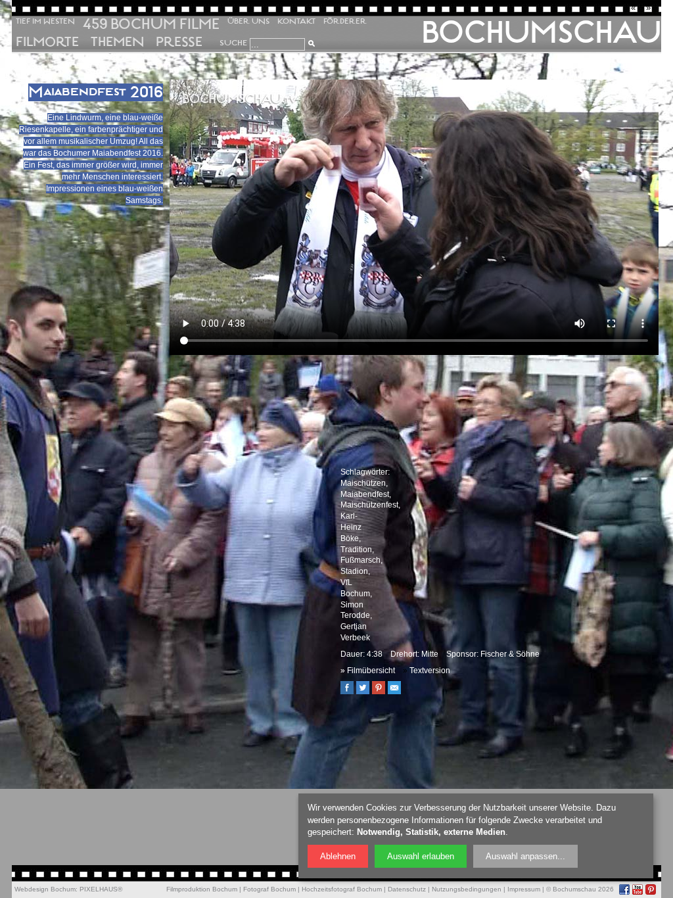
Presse (179, 42)
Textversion (429, 670)
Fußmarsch (360, 560)
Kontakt (296, 21)
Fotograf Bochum (269, 889)
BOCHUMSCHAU (541, 32)
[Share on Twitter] (366, 692)
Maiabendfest (364, 494)
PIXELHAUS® (101, 889)
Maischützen (363, 483)
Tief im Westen (45, 21)
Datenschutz (407, 889)
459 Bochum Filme (151, 24)
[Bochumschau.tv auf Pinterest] (650, 889)
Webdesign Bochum (45, 889)
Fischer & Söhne (510, 654)
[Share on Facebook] (350, 692)
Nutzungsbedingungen (466, 889)
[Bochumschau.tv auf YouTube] (637, 889)
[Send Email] (397, 692)
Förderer (345, 21)
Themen (117, 42)
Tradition (356, 549)
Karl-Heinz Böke (350, 527)
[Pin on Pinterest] (382, 692)
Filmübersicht (371, 670)
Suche (233, 42)
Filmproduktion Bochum (201, 889)
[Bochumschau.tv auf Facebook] (624, 889)
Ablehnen (338, 856)
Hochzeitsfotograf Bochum (342, 889)
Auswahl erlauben (420, 856)
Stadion (354, 571)
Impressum (523, 889)
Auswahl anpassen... (525, 856)
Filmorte (47, 42)
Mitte (429, 654)
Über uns (248, 21)
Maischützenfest (369, 504)
